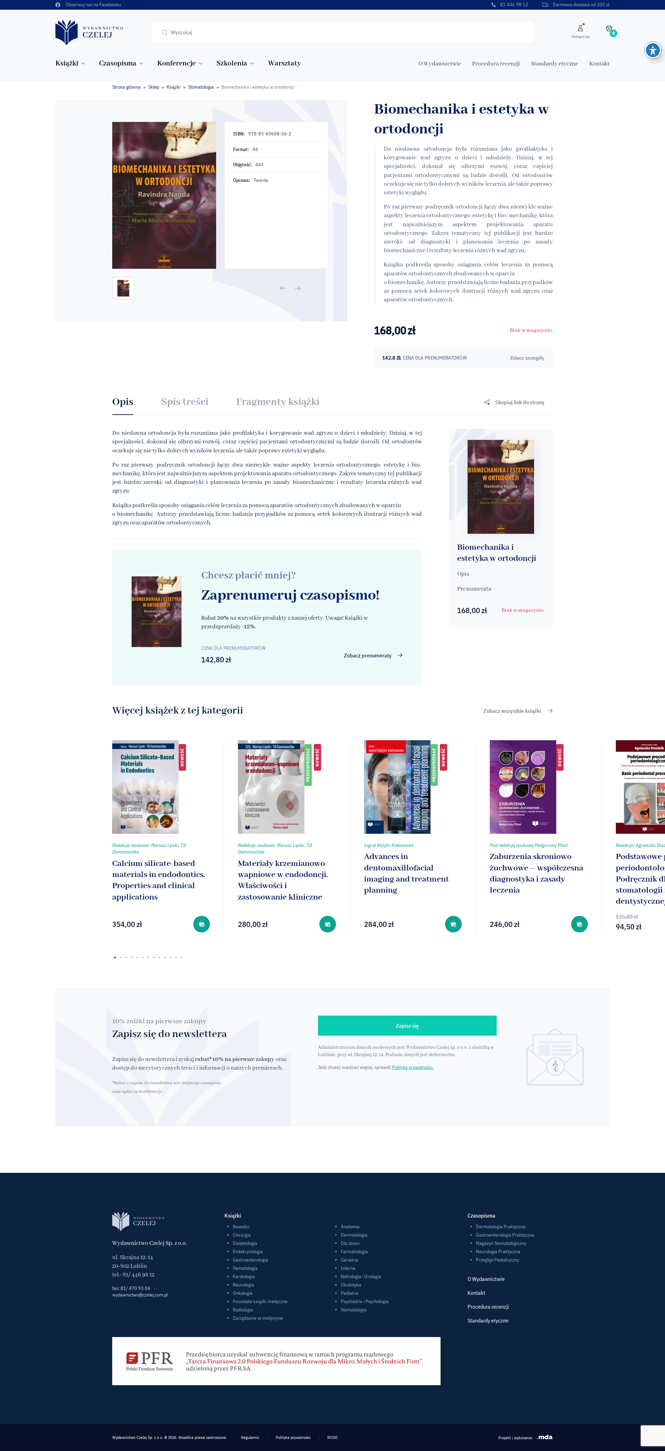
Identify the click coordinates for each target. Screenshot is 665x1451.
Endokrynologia (248, 1251)
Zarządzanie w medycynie (258, 1318)
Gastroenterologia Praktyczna (505, 1235)
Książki (66, 63)
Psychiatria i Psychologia (365, 1301)
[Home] (89, 32)
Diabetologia (245, 1243)
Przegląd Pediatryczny (497, 1260)
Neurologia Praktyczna (498, 1251)
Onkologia (242, 1293)
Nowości (241, 1226)
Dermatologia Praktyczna (500, 1226)
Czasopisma (117, 63)
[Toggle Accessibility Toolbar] (653, 50)
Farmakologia (354, 1251)
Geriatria (349, 1260)
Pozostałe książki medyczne (260, 1301)
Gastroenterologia (250, 1260)
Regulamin (250, 1437)
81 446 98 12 (514, 4)
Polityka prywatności (293, 1437)
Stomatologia (201, 87)
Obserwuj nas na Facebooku (93, 4)
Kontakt (599, 64)
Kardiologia (244, 1276)
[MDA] (545, 1436)
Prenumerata (474, 589)
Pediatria (349, 1293)
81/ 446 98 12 (138, 1275)
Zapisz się (407, 1025)
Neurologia (243, 1285)
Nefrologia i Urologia (361, 1276)
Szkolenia (231, 63)
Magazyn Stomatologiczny (501, 1243)
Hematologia (245, 1268)
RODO (332, 1437)
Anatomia (350, 1226)
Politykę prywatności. (412, 1067)
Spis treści (185, 402)
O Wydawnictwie (439, 64)
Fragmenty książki (278, 402)
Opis (122, 402)
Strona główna (126, 87)
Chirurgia (242, 1235)
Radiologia (243, 1310)
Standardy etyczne (554, 64)
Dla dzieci (350, 1243)
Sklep (153, 87)
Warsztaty (284, 63)
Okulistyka (351, 1285)
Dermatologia (354, 1235)
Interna (348, 1268)
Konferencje (176, 63)
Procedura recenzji (496, 64)
